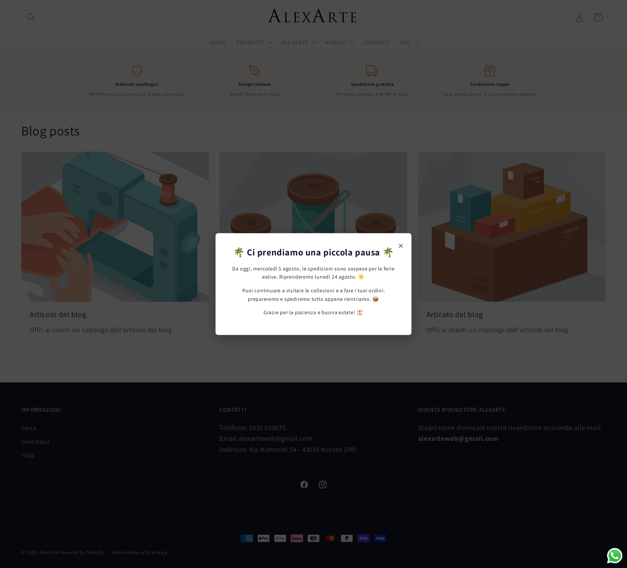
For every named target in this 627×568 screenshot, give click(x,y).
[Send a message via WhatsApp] (615, 556)
